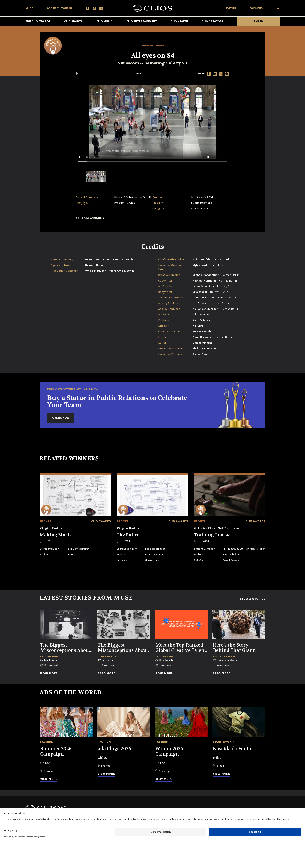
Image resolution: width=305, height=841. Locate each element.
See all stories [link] (252, 598)
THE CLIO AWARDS (38, 21)
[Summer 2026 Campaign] (66, 722)
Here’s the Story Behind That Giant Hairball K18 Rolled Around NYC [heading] (235, 647)
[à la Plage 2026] (123, 722)
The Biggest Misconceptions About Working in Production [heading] (65, 647)
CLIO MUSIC (104, 21)
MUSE (29, 8)
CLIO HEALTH (179, 21)
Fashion (46, 742)
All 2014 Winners (90, 218)
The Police (128, 534)
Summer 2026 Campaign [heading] (55, 751)
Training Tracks (211, 534)
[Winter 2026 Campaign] (181, 722)
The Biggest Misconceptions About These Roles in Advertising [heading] (123, 647)
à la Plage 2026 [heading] (114, 748)
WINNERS (256, 8)
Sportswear (223, 742)
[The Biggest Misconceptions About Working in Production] (66, 624)
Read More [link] (49, 673)
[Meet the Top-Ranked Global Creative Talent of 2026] (181, 624)
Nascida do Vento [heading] (232, 748)
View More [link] (48, 779)
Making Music (55, 534)
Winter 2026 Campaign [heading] (169, 751)
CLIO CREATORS (213, 21)
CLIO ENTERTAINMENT (141, 21)
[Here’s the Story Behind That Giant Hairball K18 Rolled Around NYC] (238, 624)
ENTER (258, 21)
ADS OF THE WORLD (59, 8)
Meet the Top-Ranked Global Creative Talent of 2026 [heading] (180, 647)
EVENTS (231, 8)
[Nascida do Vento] (238, 722)
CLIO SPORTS (73, 21)
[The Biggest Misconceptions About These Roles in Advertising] (123, 624)
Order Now (61, 417)
